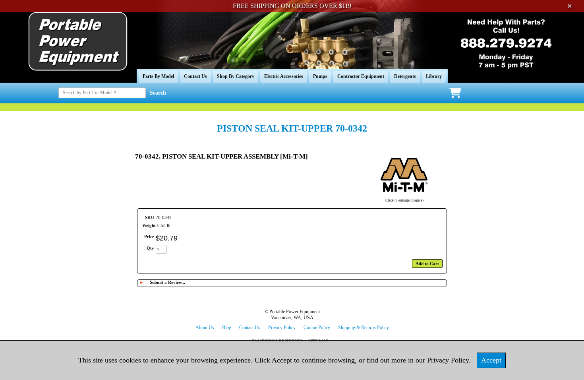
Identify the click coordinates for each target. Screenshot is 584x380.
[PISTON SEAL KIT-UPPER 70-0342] (404, 195)
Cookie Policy (317, 327)
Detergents (405, 76)
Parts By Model (158, 76)
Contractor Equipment (360, 76)
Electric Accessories (283, 76)
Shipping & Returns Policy (363, 327)
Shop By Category (235, 76)
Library (434, 76)
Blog (226, 327)
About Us (204, 327)
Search (158, 93)
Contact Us (195, 76)
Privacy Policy (282, 327)
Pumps (320, 76)
